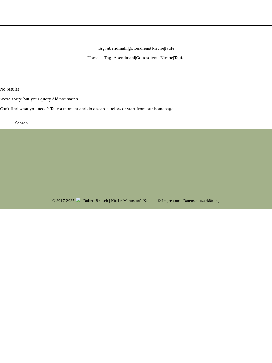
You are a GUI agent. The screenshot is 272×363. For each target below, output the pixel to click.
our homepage (160, 108)
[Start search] (268, 13)
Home (93, 58)
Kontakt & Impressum (161, 201)
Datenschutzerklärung (201, 201)
